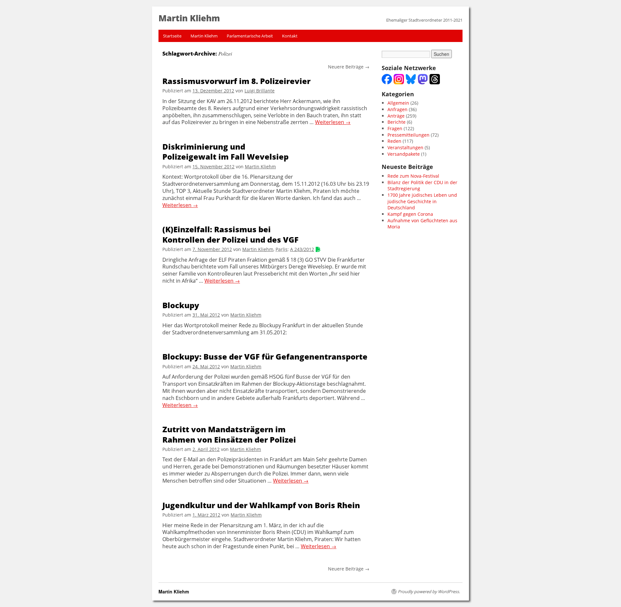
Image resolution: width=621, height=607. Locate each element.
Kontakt (290, 36)
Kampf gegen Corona (410, 214)
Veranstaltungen (405, 147)
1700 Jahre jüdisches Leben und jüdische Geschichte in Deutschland (422, 201)
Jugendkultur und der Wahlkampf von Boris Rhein (261, 505)
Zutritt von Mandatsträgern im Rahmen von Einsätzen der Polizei (229, 434)
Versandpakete (403, 154)
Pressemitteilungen (408, 135)
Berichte (396, 122)
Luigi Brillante (260, 91)
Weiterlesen (333, 122)
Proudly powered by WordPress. (429, 591)
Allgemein (398, 103)
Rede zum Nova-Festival (413, 176)
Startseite (172, 36)
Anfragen (397, 109)
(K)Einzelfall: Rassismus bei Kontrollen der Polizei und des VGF (230, 234)
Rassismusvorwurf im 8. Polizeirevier (236, 81)
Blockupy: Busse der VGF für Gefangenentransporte (264, 356)
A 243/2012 (302, 249)
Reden (394, 141)
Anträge (396, 116)
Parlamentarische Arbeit (250, 36)
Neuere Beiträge (348, 67)
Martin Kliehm (204, 36)
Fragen (394, 128)
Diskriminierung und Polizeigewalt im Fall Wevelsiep (225, 151)
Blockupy (180, 305)
